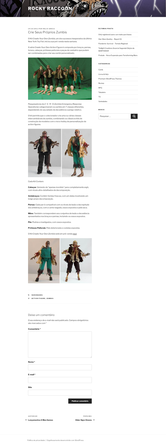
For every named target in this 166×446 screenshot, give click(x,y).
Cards (100, 70)
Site (30, 387)
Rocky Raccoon (50, 8)
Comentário (34, 329)
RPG (100, 88)
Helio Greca (49, 29)
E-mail (31, 374)
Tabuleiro (102, 92)
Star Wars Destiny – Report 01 (110, 39)
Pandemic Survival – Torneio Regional (113, 44)
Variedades (37, 295)
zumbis (50, 298)
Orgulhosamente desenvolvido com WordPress (65, 440)
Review (101, 83)
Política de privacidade (36, 440)
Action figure (38, 298)
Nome (31, 362)
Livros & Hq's (103, 74)
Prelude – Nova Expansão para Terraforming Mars (117, 55)
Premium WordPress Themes (110, 79)
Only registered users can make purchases (114, 34)
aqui (75, 234)
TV (99, 97)
